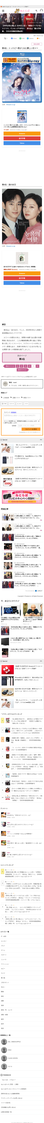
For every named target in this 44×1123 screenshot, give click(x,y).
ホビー (3, 968)
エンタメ (3, 941)
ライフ (3, 973)
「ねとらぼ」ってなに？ (8, 1080)
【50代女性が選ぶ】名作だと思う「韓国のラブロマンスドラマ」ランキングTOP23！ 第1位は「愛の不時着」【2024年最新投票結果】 (22, 28)
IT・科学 (3, 936)
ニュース (3, 959)
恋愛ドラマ (16, 397)
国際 (2, 1001)
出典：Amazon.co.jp (38, 35)
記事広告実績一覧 (6, 1112)
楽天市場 (22, 138)
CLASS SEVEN (13, 1058)
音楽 (2, 1028)
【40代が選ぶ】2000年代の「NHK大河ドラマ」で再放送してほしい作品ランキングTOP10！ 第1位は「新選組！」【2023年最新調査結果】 (26, 798)
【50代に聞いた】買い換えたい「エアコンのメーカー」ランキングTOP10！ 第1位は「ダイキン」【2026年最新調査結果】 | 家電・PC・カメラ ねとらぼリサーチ (23, 921)
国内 (2, 996)
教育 (2, 1019)
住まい (3, 987)
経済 (2, 1024)
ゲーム (3, 950)
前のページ (10, 366)
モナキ (10, 1066)
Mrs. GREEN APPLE (14, 1042)
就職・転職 (4, 1014)
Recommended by (30, 590)
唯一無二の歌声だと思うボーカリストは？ (19, 854)
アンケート (4, 808)
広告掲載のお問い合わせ (8, 1107)
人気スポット (5, 982)
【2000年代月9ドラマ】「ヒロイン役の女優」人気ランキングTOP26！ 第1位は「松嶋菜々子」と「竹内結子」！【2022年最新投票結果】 (27, 767)
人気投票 (6, 397)
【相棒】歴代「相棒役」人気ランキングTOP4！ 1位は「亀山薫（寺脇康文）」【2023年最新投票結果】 (26, 740)
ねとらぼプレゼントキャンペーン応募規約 (13, 1089)
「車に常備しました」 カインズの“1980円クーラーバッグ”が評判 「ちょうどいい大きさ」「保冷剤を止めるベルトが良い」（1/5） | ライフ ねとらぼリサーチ (23, 909)
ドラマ (3, 22)
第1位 (22, 359)
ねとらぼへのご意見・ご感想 (9, 1084)
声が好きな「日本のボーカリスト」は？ (19, 815)
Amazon (22, 133)
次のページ (22, 370)
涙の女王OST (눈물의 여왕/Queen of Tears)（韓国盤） (20, 266)
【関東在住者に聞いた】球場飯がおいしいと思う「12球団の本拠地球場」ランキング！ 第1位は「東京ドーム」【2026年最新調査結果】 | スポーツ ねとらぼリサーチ (23, 874)
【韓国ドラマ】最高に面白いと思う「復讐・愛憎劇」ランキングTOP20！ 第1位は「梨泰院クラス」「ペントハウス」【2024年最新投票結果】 (27, 757)
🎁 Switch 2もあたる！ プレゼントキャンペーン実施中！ (15, 6)
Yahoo (22, 143)
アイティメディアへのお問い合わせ (11, 1098)
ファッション (5, 964)
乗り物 (3, 978)
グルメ (3, 945)
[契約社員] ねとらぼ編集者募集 (10, 1093)
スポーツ (3, 955)
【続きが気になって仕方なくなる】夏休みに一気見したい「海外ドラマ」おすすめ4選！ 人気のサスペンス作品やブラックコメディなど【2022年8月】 (27, 731)
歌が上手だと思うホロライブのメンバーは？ (20, 824)
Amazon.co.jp (10, 104)
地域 (2, 1005)
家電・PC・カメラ (6, 1010)
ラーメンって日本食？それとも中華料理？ (19, 834)
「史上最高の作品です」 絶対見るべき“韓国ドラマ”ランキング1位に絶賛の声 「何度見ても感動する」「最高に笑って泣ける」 (27, 721)
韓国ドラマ (27, 397)
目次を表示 (37, 44)
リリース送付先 (5, 1102)
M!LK (9, 1050)
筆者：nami (13, 382)
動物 (2, 991)
